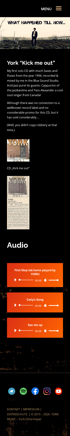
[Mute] (45, 280)
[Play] (15, 280)
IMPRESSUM (31, 409)
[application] (35, 280)
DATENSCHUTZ (17, 414)
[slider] (53, 280)
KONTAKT (13, 409)
